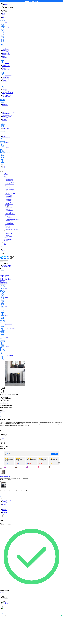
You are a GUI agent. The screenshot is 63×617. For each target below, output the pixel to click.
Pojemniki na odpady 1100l (5, 49)
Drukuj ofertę (11, 403)
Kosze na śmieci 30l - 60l (5, 65)
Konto (3, 16)
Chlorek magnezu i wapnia (9, 217)
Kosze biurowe (4, 68)
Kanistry (3, 121)
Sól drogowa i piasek (5, 105)
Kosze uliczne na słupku (5, 76)
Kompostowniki (7, 232)
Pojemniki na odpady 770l (5, 50)
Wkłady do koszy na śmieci (6, 82)
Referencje (3, 14)
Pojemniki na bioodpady (8, 196)
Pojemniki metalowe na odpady (6, 55)
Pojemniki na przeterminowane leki (7, 115)
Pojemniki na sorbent (5, 118)
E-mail (1, 523)
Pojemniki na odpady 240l (5, 52)
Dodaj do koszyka (3, 403)
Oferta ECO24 (4, 509)
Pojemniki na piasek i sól (8, 324)
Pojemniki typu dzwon (5, 56)
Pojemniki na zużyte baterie (6, 113)
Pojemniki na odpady (8, 48)
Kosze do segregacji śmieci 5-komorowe (10, 193)
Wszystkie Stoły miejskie (8, 236)
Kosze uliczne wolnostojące (6, 77)
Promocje (6, 22)
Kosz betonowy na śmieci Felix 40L (5, 476)
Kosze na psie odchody (8, 212)
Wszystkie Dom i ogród (8, 233)
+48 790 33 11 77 (2, 411)
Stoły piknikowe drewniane (6, 137)
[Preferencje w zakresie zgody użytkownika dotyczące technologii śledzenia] (61, 615)
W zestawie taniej (7, 183)
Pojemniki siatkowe (4, 57)
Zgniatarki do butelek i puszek (6, 96)
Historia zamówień (4, 167)
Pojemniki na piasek (5, 104)
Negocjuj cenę (8, 403)
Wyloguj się (3, 169)
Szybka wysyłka (7, 27)
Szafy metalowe (6, 240)
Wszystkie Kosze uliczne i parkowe (10, 214)
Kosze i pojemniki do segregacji (6, 265)
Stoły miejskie (7, 337)
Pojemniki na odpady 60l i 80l (6, 54)
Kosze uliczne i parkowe (8, 75)
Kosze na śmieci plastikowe (6, 67)
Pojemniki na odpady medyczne (6, 116)
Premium (5, 176)
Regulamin (3, 511)
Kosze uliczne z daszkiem (5, 78)
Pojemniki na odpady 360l (9, 180)
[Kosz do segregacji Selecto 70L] (15, 386)
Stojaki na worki (4, 94)
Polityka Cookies (4, 512)
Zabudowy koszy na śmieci (5, 128)
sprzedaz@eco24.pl (6, 4)
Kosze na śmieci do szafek (5, 69)
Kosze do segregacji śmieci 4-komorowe (7, 93)
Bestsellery (6, 32)
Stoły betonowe (4, 136)
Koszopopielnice (4, 81)
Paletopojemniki (4, 119)
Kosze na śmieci (7, 63)
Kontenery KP (7, 186)
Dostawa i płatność (4, 510)
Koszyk (3, 251)
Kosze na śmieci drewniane (5, 79)
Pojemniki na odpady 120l (5, 53)
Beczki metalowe (4, 120)
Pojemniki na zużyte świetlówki (6, 114)
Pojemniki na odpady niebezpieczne (10, 328)
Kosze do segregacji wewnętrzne (6, 89)
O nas (3, 15)
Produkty (3, 13)
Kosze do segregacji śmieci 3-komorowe (7, 92)
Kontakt (5, 244)
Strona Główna (4, 248)
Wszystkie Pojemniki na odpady (9, 187)
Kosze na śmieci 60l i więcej (6, 66)
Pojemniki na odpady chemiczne (6, 117)
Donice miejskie (7, 147)
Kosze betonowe (7, 209)
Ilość (1, 402)
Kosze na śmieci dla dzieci (5, 97)
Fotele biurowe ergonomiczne (9, 157)
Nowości (5, 175)
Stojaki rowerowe (7, 152)
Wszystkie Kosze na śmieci (9, 205)
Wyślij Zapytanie (4, 17)
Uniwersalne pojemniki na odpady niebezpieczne (8, 112)
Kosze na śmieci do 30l (5, 64)
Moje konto (3, 166)
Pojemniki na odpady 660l (5, 51)
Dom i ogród (4, 504)
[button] (4, 462)
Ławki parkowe (7, 142)
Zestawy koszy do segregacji (9, 190)
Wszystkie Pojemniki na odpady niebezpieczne (11, 229)
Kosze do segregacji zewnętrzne (9, 189)
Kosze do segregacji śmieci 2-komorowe (7, 91)
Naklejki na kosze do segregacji (6, 95)
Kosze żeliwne (4, 80)
